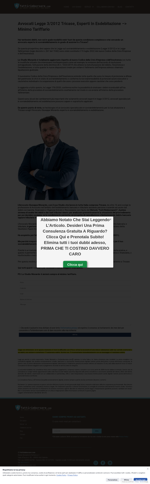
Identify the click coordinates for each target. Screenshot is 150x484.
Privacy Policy (73, 475)
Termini (141, 481)
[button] (110, 219)
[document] (75, 242)
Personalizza (112, 480)
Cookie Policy (61, 475)
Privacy (137, 481)
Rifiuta (126, 480)
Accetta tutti (140, 480)
